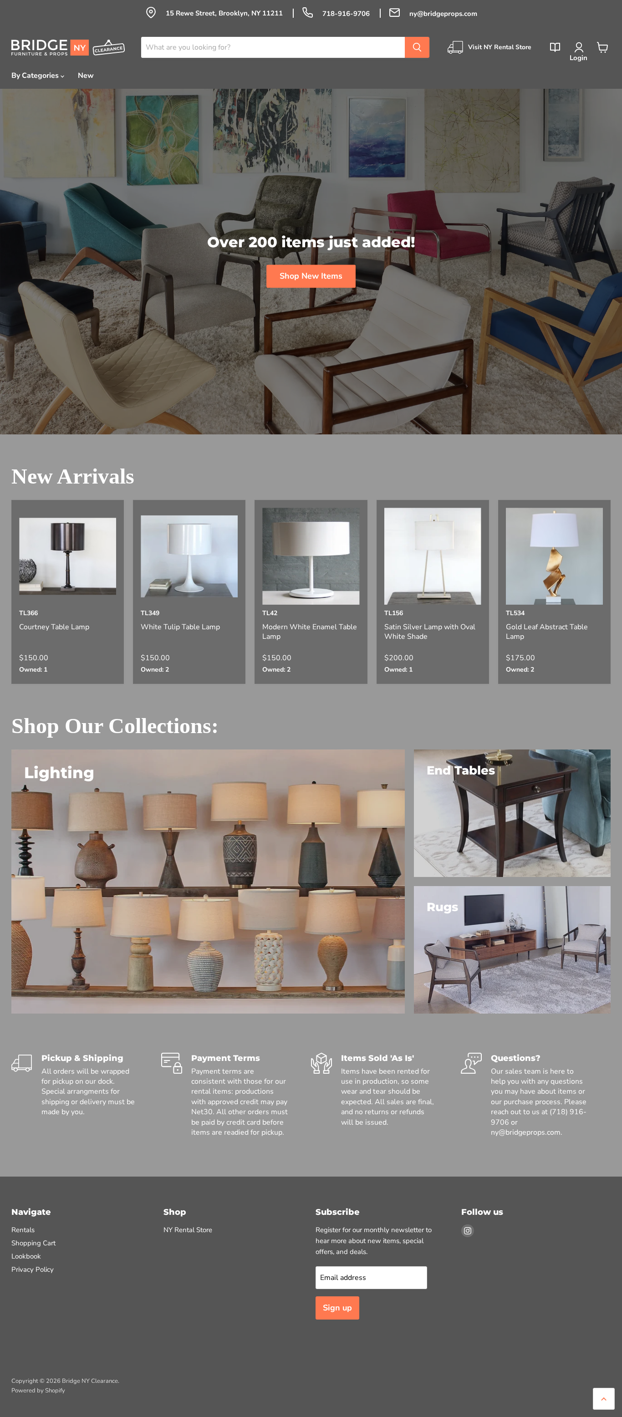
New (86, 76)
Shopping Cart (33, 1243)
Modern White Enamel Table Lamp (309, 632)
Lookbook (26, 1256)
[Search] (417, 47)
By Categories (36, 76)
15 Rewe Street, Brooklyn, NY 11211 (225, 13)
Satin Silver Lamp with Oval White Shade (429, 632)
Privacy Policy (32, 1269)
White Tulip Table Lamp (180, 627)
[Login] (578, 47)
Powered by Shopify (38, 1390)
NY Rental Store (187, 1229)
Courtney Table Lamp (54, 627)
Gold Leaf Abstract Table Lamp (547, 632)
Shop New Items (311, 275)
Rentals (23, 1229)
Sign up (337, 1307)
